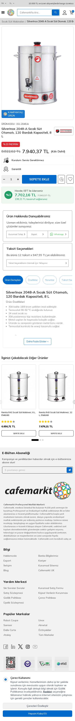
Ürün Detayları (13, 280)
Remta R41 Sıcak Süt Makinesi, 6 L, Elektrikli (18, 413)
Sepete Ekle (39, 179)
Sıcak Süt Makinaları (13, 21)
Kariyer (42, 560)
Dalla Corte (9, 630)
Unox (41, 620)
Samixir (7, 625)
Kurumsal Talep (16, 234)
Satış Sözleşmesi (13, 592)
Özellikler (33, 280)
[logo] (10, 12)
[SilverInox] (64, 131)
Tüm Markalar (46, 634)
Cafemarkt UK (46, 570)
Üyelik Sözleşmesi (13, 602)
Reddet (47, 691)
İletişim (7, 565)
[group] (37, 73)
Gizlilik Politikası (12, 597)
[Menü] (3, 12)
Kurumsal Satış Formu (50, 588)
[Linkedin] (13, 646)
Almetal (42, 625)
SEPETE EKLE (18, 433)
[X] (20, 646)
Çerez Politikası (47, 597)
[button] (35, 440)
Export (34, 234)
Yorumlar (49, 280)
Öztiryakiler (44, 630)
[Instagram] (27, 646)
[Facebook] (5, 646)
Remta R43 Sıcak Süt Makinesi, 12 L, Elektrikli (55, 413)
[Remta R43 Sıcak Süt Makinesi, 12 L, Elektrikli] (56, 387)
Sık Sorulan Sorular (14, 588)
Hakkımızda (10, 555)
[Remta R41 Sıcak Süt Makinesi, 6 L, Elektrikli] (19, 387)
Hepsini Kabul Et (37, 713)
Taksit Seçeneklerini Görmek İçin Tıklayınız (27, 263)
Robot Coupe (10, 620)
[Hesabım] (64, 12)
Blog (6, 570)
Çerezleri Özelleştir (37, 705)
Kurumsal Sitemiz (48, 565)
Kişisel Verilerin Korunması (53, 592)
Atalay (7, 634)
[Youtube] (35, 646)
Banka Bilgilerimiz (48, 555)
